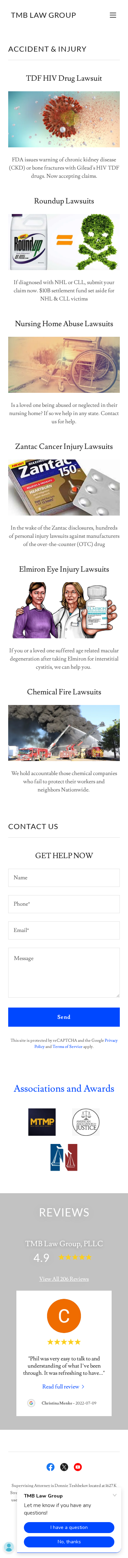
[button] (113, 15)
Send (64, 1017)
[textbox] (64, 878)
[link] (43, 16)
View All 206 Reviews (64, 1279)
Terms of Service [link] (68, 1046)
